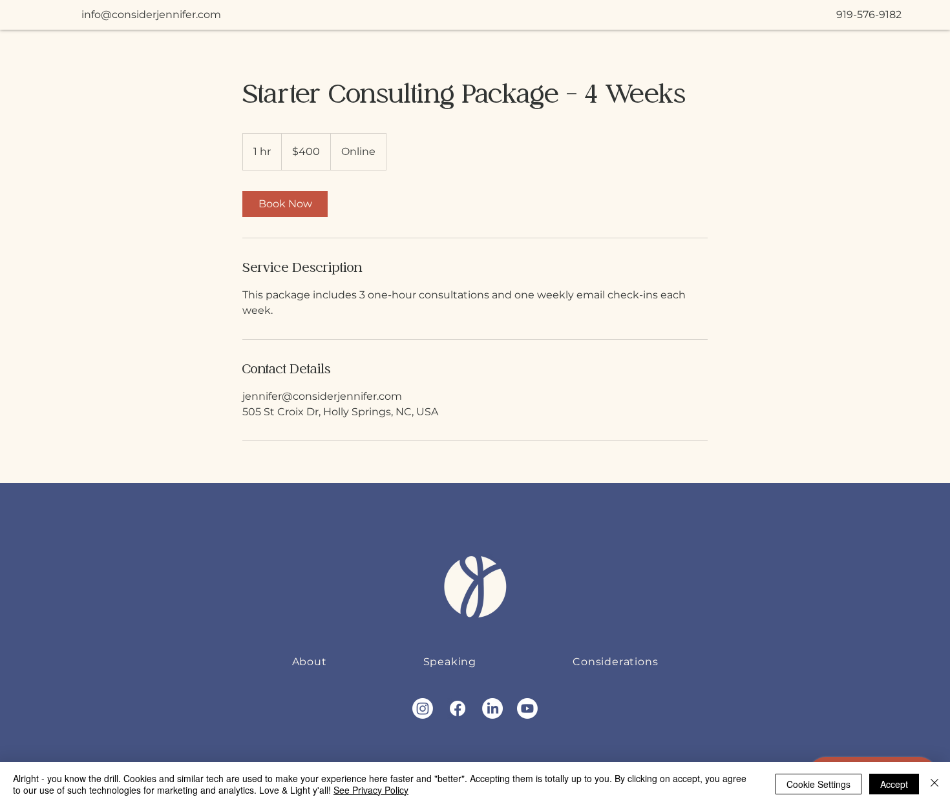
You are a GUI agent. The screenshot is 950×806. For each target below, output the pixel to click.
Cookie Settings (818, 784)
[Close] (934, 784)
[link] (285, 204)
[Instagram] (422, 708)
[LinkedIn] (492, 708)
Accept (894, 784)
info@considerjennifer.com (151, 14)
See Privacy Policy (370, 789)
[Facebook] (457, 708)
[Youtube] (527, 708)
